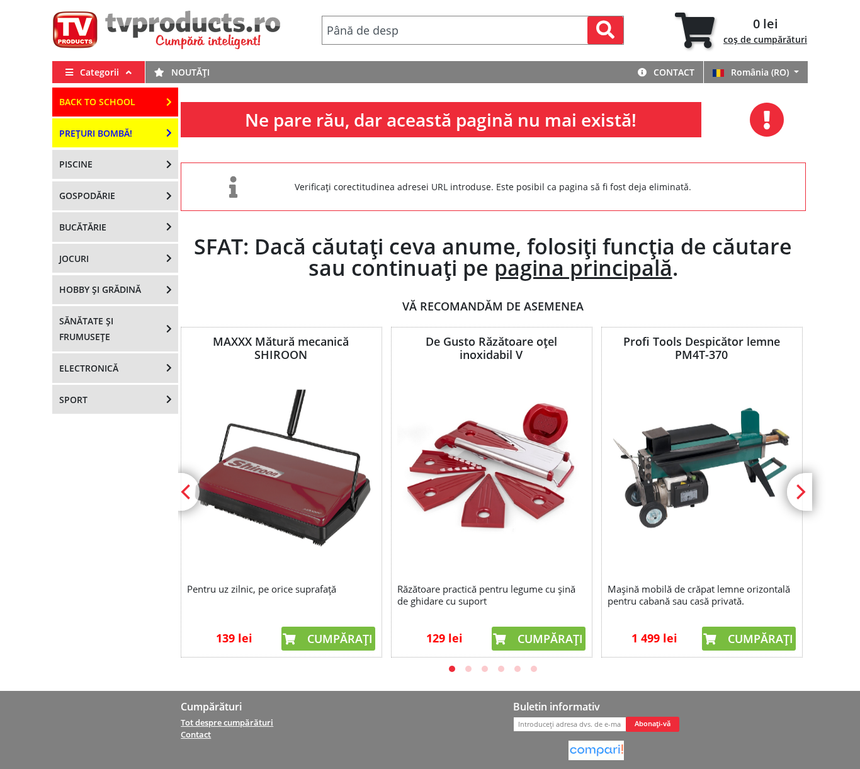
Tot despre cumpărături (227, 722)
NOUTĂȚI (189, 72)
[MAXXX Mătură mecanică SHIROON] (281, 470)
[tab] (741, 30)
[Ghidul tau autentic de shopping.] (596, 749)
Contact (672, 72)
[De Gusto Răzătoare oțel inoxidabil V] (491, 470)
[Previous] (187, 492)
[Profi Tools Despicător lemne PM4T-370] (701, 470)
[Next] (799, 492)
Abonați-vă (652, 723)
